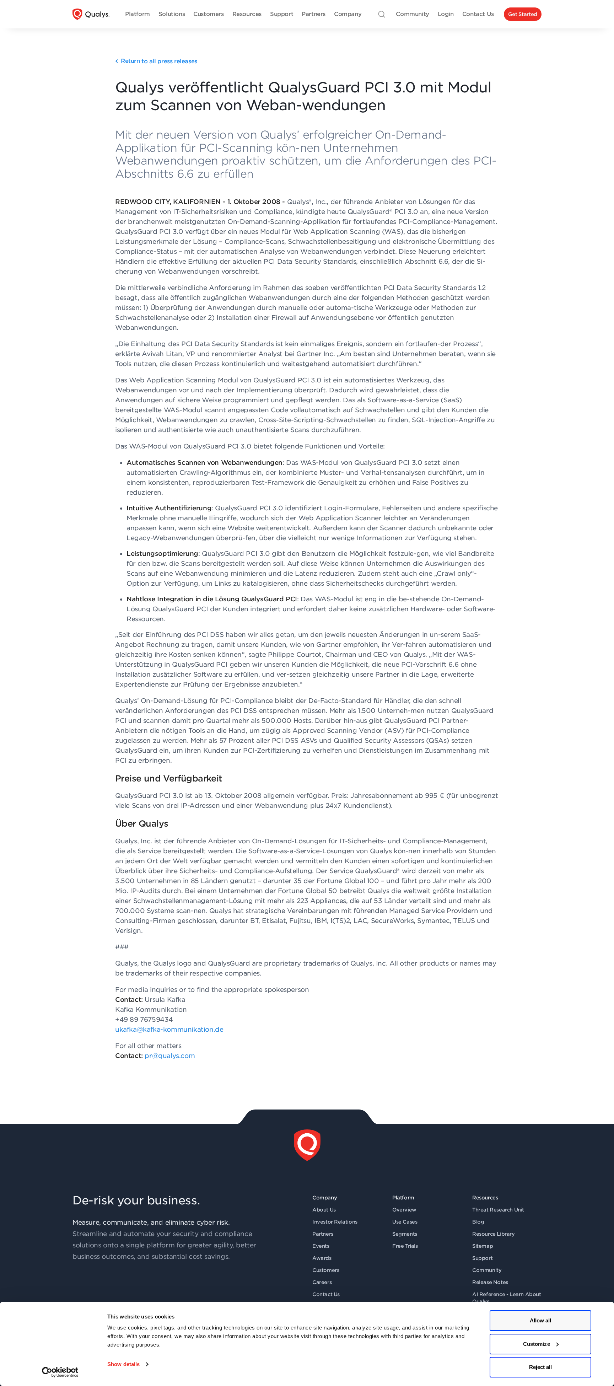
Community (486, 1270)
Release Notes (490, 1282)
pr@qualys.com (170, 1055)
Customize (536, 1344)
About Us (324, 1210)
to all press (159, 61)
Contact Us (326, 1294)
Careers (322, 1282)
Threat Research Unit (498, 1210)
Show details (123, 1364)
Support (482, 1258)
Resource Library (493, 1234)
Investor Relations (334, 1222)
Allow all (540, 1320)
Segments (404, 1234)
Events (320, 1246)
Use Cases (404, 1222)
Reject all (540, 1367)
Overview (404, 1210)
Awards (322, 1258)
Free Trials (405, 1246)
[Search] (381, 14)
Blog (478, 1222)
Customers (325, 1270)
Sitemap (482, 1246)
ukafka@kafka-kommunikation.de (169, 1029)
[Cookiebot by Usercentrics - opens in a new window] (60, 1372)
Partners (322, 1234)
